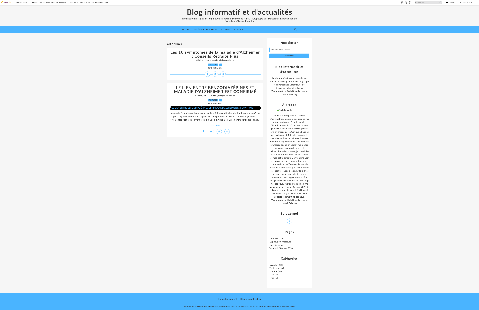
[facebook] (401, 2)
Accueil (186, 29)
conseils (208, 60)
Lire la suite (215, 125)
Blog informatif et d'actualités (239, 12)
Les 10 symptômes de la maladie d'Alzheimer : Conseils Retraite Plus (215, 54)
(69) (277, 268)
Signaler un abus (243, 306)
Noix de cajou (276, 245)
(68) (275, 271)
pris (234, 95)
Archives (225, 29)
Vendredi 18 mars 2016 (281, 248)
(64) (274, 275)
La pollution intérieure (280, 242)
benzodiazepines (209, 95)
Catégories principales (205, 29)
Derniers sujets (277, 238)
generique (221, 95)
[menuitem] (186, 29)
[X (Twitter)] (406, 2)
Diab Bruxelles (294, 91)
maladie (215, 60)
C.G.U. (253, 306)
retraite (221, 60)
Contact (238, 29)
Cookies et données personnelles (268, 306)
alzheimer (199, 60)
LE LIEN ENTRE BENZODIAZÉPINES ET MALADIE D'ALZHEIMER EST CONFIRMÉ (215, 90)
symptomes (229, 60)
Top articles (224, 306)
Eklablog (257, 299)
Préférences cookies (288, 306)
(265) (276, 265)
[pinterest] (410, 2)
